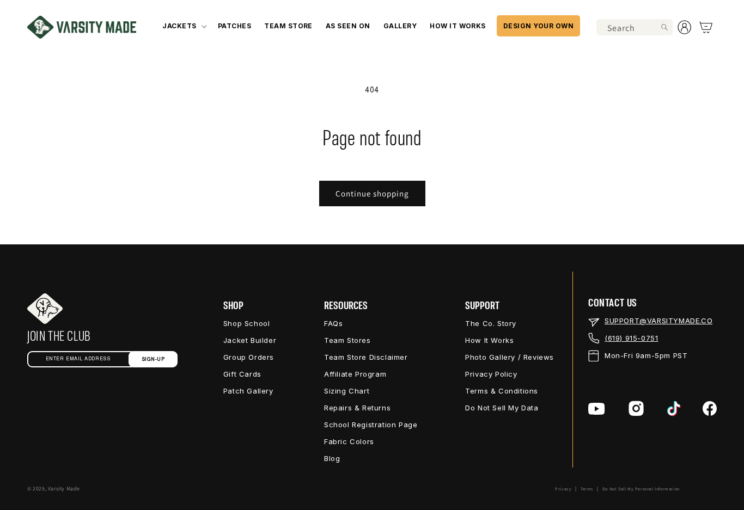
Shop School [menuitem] (246, 323)
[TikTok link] (674, 408)
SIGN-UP (153, 359)
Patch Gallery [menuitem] (248, 390)
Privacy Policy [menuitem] (491, 374)
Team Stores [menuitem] (347, 340)
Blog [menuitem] (332, 458)
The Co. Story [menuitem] (490, 323)
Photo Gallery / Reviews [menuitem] (509, 357)
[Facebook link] (710, 408)
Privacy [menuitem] (563, 488)
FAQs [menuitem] (333, 323)
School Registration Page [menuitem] (370, 424)
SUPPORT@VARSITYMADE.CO (658, 320)
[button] (183, 25)
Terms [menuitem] (587, 488)
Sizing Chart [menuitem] (346, 390)
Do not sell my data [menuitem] (501, 407)
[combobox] (634, 27)
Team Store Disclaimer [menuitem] (366, 357)
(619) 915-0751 (631, 338)
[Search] (664, 27)
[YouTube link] (596, 409)
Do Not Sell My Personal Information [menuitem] (641, 488)
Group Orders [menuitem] (248, 357)
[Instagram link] (636, 408)
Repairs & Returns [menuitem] (357, 407)
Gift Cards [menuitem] (242, 374)
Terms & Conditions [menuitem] (501, 390)
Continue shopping (372, 193)
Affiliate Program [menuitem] (355, 374)
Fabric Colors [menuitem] (349, 441)
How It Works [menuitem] (489, 340)
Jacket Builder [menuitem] (249, 340)
